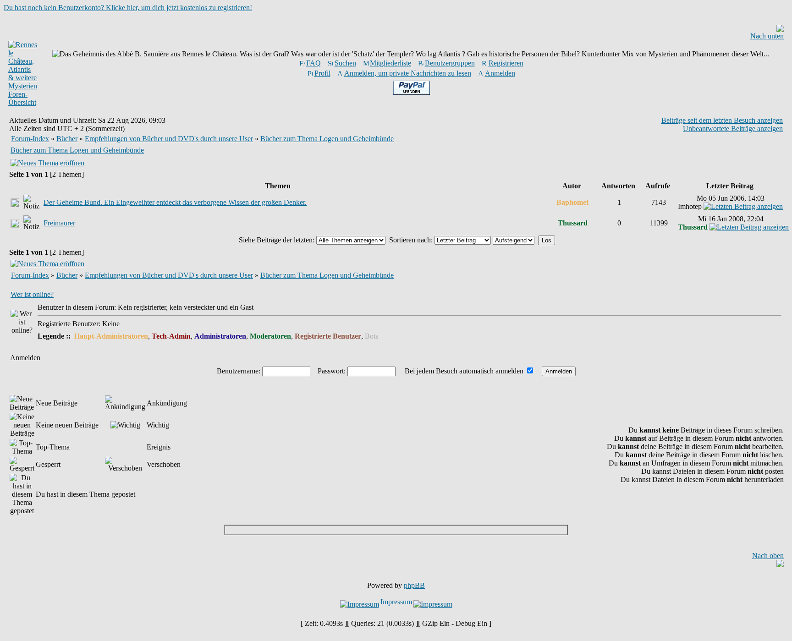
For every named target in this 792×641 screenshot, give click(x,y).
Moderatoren (270, 336)
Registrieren (506, 63)
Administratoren (220, 336)
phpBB (414, 585)
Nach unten (767, 36)
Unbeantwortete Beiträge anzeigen (733, 128)
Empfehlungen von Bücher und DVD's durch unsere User (169, 138)
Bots (371, 336)
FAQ (313, 63)
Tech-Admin (171, 336)
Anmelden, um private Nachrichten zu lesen (407, 73)
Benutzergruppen (450, 63)
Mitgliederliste (390, 63)
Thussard (573, 223)
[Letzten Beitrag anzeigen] (743, 206)
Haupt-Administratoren (111, 336)
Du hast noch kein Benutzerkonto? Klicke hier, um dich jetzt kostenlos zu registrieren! (128, 7)
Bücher (66, 138)
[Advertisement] (396, 529)
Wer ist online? (32, 294)
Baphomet (572, 202)
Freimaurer (59, 223)
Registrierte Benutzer (328, 336)
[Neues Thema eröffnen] (47, 163)
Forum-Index (30, 138)
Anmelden (500, 73)
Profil (322, 73)
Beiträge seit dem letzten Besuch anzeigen (722, 120)
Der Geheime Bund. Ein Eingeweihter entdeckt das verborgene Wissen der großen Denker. (175, 202)
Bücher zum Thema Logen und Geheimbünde (327, 138)
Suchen (345, 63)
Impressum (396, 602)
